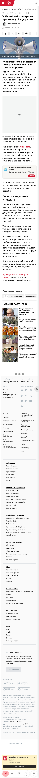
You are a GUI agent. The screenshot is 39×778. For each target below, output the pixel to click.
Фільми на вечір (12, 576)
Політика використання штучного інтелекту (9, 446)
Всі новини (10, 463)
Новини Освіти (12, 589)
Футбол (8, 632)
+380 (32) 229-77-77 (15, 721)
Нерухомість (11, 610)
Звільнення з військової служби (17, 518)
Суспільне (15, 28)
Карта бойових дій (12, 493)
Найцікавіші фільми (13, 570)
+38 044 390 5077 (27, 382)
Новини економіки (14, 542)
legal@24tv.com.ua (28, 724)
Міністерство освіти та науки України (19, 591)
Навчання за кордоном (14, 603)
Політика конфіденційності (9, 440)
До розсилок (14, 669)
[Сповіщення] (36, 3)
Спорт (8, 626)
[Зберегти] (33, 33)
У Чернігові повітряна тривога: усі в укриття (30, 9)
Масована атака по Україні (15, 502)
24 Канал (5, 9)
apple (24, 683)
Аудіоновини (10, 478)
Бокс (7, 629)
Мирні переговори (12, 496)
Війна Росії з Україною (15, 488)
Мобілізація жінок (12, 524)
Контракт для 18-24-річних (15, 527)
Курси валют (10, 548)
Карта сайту (25, 447)
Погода (8, 480)
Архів (23, 444)
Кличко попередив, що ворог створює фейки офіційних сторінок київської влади (18, 139)
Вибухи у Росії (11, 505)
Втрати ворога (11, 508)
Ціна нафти (10, 545)
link (22, 390)
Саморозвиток (11, 600)
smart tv (9, 689)
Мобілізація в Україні (15, 515)
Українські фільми (12, 573)
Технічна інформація (28, 430)
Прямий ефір (11, 472)
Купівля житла (11, 616)
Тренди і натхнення (13, 619)
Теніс (8, 635)
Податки (9, 557)
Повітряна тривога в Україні (16, 499)
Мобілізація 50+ (11, 521)
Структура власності (28, 440)
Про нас (5, 413)
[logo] (9, 3)
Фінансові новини (12, 551)
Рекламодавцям (8, 431)
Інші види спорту (12, 641)
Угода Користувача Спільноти (27, 420)
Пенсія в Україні (12, 560)
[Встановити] (19, 762)
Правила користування (7, 435)
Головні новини (12, 466)
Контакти (24, 433)
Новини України (16, 9)
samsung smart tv (24, 689)
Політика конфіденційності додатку (27, 415)
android (9, 683)
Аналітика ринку (12, 613)
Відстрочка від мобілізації (15, 530)
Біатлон (9, 638)
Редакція (6, 417)
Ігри (22, 451)
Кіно (8, 567)
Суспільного (24, 147)
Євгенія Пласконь (13, 24)
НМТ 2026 (9, 597)
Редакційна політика (9, 421)
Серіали (9, 581)
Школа (8, 594)
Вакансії (24, 437)
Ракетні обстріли (12, 490)
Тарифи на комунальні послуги (17, 554)
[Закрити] (34, 757)
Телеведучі (6, 428)
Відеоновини (10, 475)
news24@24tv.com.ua (10, 382)
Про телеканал (8, 424)
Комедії (8, 579)
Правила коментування (26, 425)
